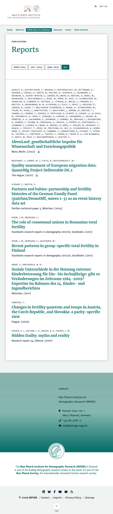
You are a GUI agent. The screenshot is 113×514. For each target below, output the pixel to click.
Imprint (57, 497)
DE (106, 6)
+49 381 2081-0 (71, 420)
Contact (45, 497)
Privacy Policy (73, 497)
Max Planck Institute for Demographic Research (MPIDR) (53, 466)
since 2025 (20, 67)
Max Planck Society (27, 473)
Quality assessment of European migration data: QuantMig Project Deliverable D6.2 (54, 167)
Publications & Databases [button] (39, 30)
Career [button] (68, 30)
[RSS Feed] (70, 492)
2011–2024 (36, 67)
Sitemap (89, 497)
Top (57, 511)
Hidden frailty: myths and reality (40, 335)
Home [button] (10, 30)
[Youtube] (59, 492)
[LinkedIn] (42, 492)
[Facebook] (53, 492)
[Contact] (65, 492)
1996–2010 (53, 67)
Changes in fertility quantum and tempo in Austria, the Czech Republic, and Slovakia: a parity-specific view (56, 312)
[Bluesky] (48, 492)
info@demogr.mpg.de (74, 425)
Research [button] (58, 30)
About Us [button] (20, 30)
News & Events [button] (81, 30)
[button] (96, 6)
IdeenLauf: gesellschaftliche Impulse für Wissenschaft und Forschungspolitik (47, 144)
